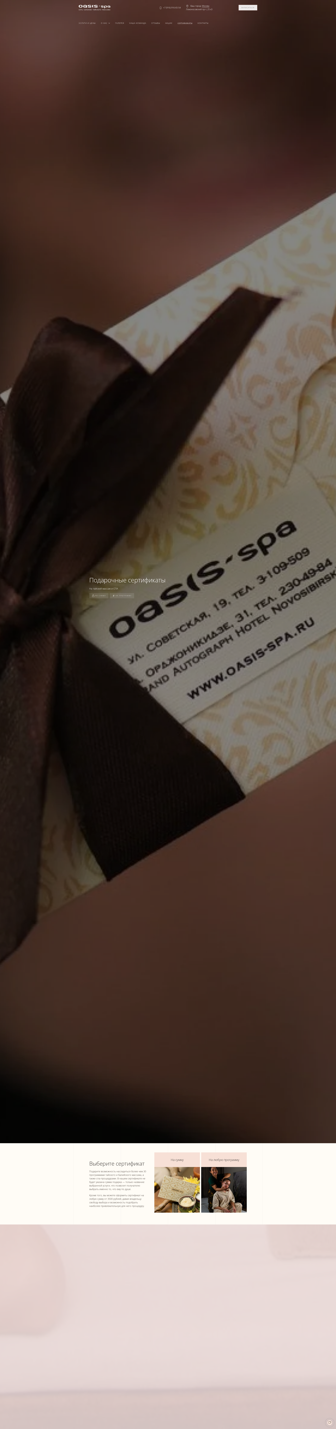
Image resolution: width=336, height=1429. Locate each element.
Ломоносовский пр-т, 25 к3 (199, 9)
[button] (329, 1422)
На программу (124, 596)
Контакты (203, 23)
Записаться (247, 8)
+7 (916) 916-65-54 (172, 7)
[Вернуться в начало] (94, 8)
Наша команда (137, 23)
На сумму (100, 596)
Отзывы (155, 23)
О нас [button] (104, 23)
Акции (168, 23)
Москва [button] (205, 5)
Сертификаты (185, 23)
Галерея (119, 23)
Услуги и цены (87, 23)
